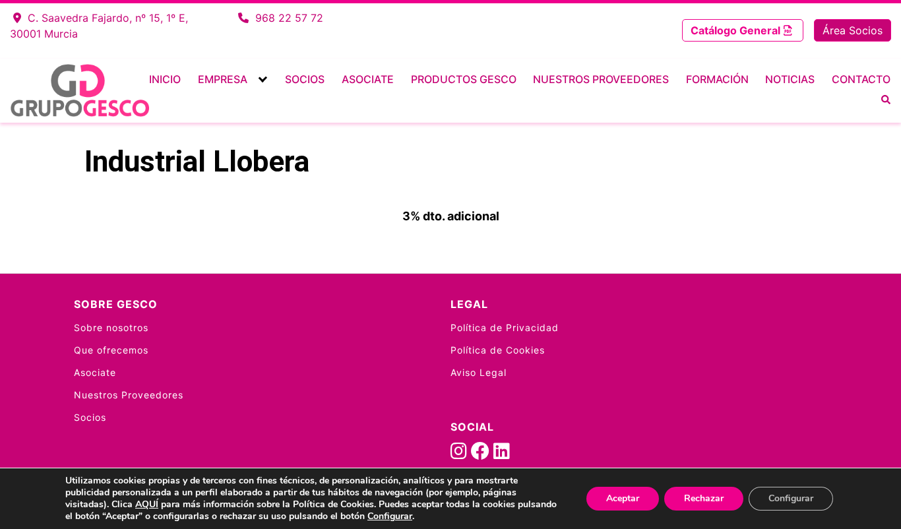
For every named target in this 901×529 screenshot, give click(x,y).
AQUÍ (146, 504)
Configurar (389, 516)
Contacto (861, 79)
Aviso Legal (478, 372)
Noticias (790, 79)
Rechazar (704, 498)
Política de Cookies (497, 350)
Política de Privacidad (504, 327)
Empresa (222, 79)
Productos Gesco (463, 79)
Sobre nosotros (111, 327)
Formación (717, 79)
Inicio (165, 79)
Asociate (368, 79)
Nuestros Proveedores (601, 79)
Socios (305, 79)
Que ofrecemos (111, 350)
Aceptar (622, 498)
